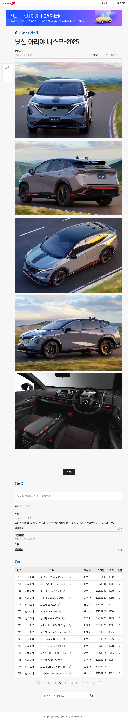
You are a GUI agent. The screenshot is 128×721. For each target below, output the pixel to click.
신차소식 (33, 32)
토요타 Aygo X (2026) (51, 590)
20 (94, 683)
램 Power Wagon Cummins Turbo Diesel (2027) (54, 577)
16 (71, 683)
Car (23, 32)
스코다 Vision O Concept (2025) (54, 597)
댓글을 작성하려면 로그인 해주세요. (35, 496)
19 (88, 683)
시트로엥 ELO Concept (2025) (54, 584)
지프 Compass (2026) (51, 646)
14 (60, 683)
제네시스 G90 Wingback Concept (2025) (54, 673)
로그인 (122, 3)
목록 (68, 471)
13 (55, 683)
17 (77, 683)
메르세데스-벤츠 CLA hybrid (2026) (54, 625)
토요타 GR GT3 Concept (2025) (54, 666)
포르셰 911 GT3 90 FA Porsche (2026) (54, 652)
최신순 (18, 505)
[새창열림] (10, 3)
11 (43, 683)
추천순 (28, 505)
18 (83, 683)
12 (49, 683)
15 (66, 683)
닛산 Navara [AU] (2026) (52, 639)
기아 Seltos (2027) (49, 611)
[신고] (121, 55)
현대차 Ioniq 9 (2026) (50, 618)
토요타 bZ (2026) (48, 604)
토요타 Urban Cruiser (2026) (54, 632)
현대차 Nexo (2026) (50, 659)
